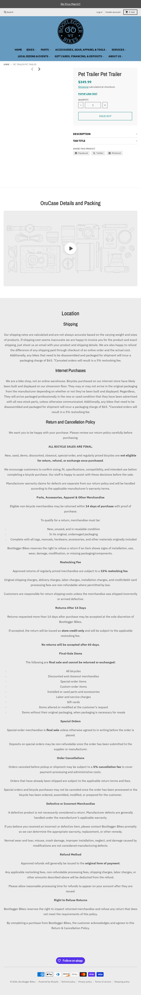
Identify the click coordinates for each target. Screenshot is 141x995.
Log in (99, 12)
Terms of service (103, 981)
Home (6, 64)
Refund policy (68, 981)
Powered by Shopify (48, 981)
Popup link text (87, 93)
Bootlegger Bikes (27, 981)
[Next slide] (39, 69)
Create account (113, 12)
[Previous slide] (32, 69)
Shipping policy (121, 981)
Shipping (83, 87)
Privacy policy (85, 981)
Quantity (83, 99)
